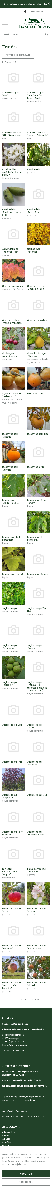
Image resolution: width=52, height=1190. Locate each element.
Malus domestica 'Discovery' (36, 870)
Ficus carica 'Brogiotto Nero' (10, 501)
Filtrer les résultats (18, 55)
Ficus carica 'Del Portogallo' (11, 538)
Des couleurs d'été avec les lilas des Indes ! (26, 3)
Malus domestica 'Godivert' (11, 947)
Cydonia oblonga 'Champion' (36, 355)
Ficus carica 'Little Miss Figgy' (36, 538)
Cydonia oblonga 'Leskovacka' (11, 395)
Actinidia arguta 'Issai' (10, 94)
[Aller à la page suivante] (26, 999)
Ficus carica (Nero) (12, 574)
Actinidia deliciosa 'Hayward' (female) (37, 134)
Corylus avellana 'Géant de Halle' (36, 287)
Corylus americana (12, 286)
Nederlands (37, 11)
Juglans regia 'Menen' (34, 726)
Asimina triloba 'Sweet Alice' (35, 211)
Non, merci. (26, 1182)
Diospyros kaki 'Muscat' (10, 435)
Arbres (5, 1135)
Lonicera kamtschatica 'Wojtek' (9, 871)
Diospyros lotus (35, 467)
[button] (47, 34)
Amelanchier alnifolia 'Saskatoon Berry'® (12, 172)
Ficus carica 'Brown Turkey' (37, 501)
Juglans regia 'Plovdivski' (34, 763)
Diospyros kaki (35, 393)
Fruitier (5, 1145)
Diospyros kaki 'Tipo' (38, 434)
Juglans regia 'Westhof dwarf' (35, 833)
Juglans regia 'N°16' (12, 761)
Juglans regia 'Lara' (12, 724)
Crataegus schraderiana (9, 355)
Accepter (26, 1174)
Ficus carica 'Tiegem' (38, 574)
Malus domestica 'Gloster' (36, 910)
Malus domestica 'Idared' (36, 984)
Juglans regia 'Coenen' (34, 647)
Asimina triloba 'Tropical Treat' (10, 250)
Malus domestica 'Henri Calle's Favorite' (11, 985)
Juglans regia (9, 608)
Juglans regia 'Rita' (37, 795)
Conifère (6, 1142)
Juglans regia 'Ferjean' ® (9, 684)
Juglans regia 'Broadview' (9, 647)
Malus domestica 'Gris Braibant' (36, 947)
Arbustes (7, 1138)
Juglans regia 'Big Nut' (36, 610)
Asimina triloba (35, 169)
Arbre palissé (9, 1132)
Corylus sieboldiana (37, 320)
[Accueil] (34, 23)
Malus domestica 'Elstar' (11, 910)
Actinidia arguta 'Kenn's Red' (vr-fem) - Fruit (36, 95)
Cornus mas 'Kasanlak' (33, 250)
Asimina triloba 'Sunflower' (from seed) (11, 212)
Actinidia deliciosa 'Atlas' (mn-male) (12, 134)
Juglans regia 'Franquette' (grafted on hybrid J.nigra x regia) (37, 686)
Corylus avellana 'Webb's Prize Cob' (12, 322)
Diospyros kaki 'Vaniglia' (10, 468)
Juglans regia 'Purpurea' (9, 796)
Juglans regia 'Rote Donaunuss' (12, 833)
